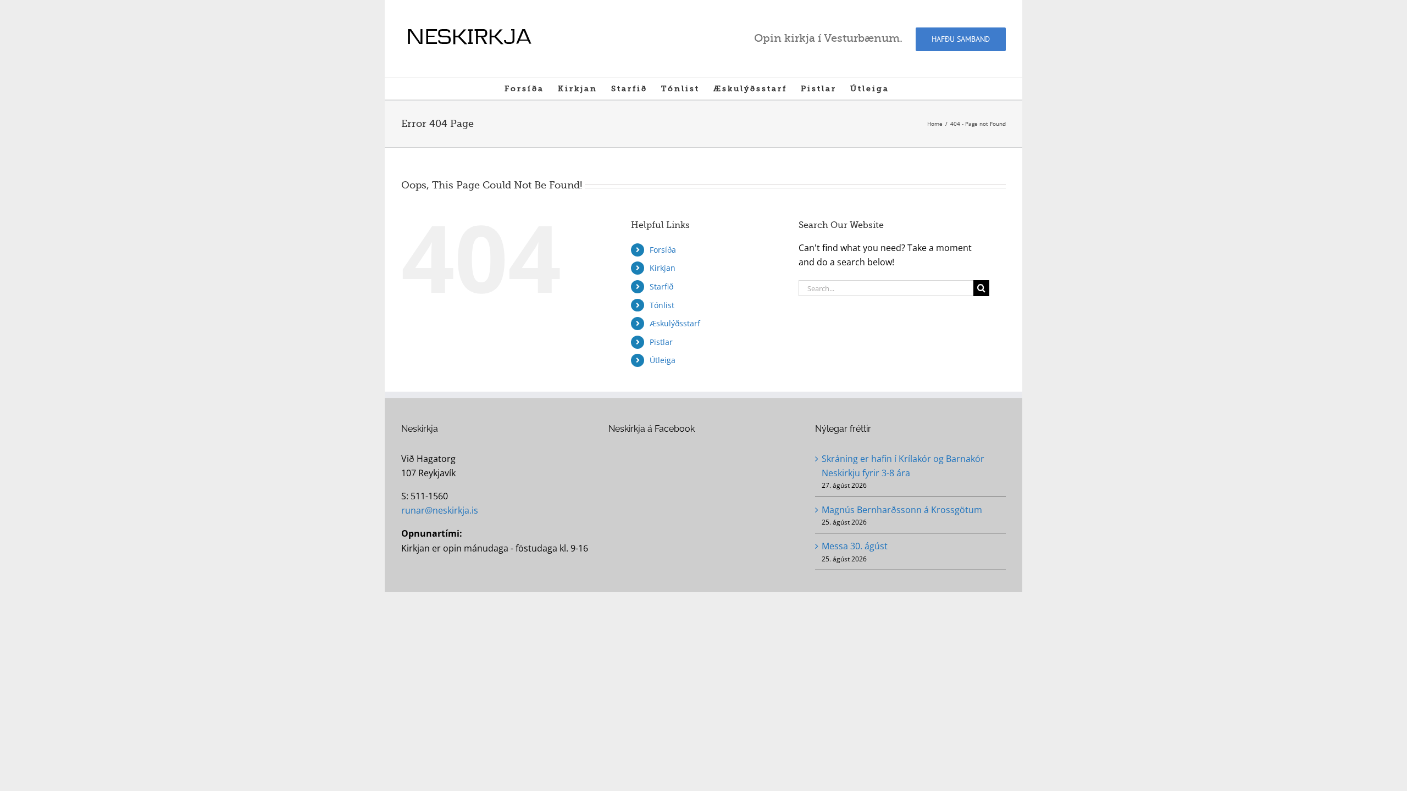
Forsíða (663, 249)
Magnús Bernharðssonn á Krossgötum (902, 510)
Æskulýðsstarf (675, 323)
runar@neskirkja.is (439, 510)
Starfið (661, 286)
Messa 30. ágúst (855, 546)
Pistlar (661, 342)
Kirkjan (662, 268)
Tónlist (662, 305)
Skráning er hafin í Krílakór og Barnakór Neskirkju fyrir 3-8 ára (903, 466)
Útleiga (662, 360)
